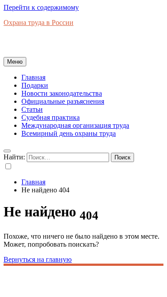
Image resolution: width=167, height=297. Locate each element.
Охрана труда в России (38, 22)
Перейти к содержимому (41, 7)
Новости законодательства (61, 93)
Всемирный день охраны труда (68, 133)
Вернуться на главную (38, 259)
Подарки (34, 85)
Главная (33, 77)
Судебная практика (50, 117)
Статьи (32, 109)
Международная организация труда (75, 125)
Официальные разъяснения (62, 101)
